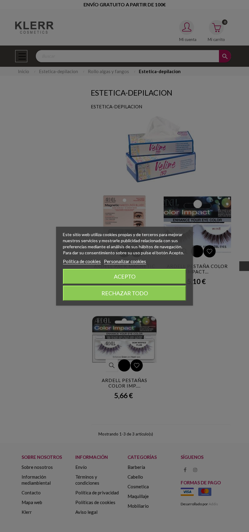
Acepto (124, 276)
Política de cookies (82, 261)
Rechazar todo (124, 293)
